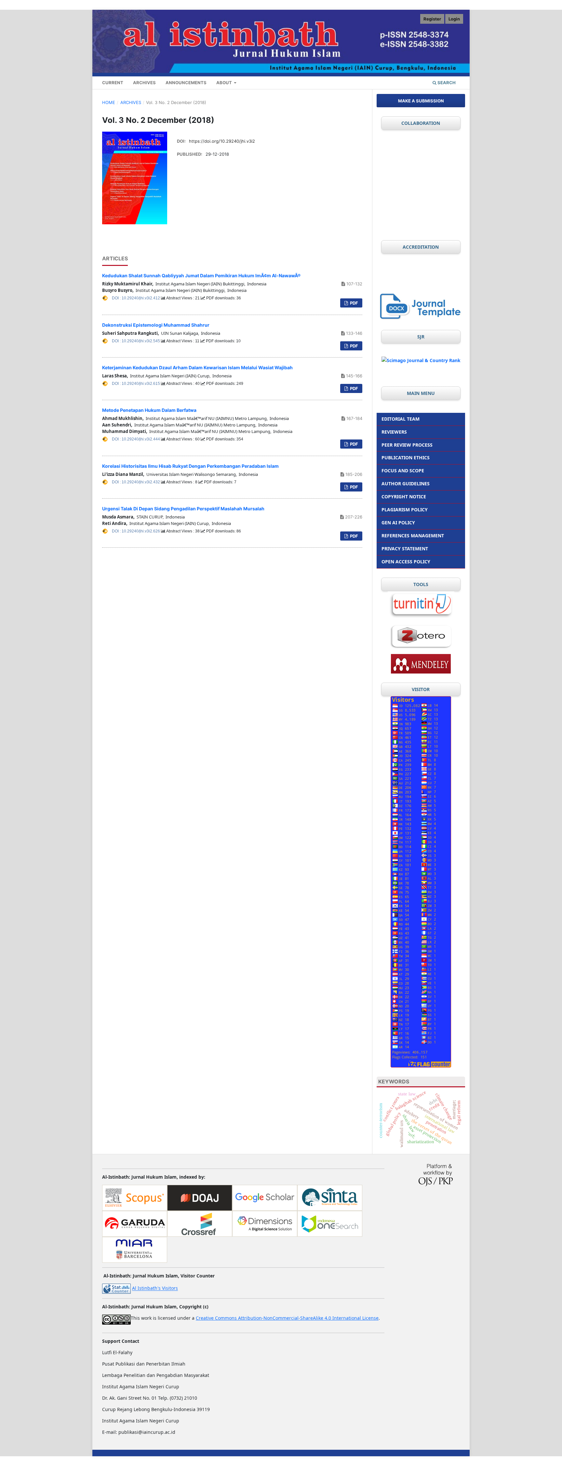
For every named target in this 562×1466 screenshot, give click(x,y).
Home (108, 102)
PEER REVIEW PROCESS (407, 445)
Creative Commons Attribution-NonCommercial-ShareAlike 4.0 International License (287, 1318)
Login (454, 18)
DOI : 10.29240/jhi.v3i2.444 (136, 439)
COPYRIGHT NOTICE (403, 496)
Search (446, 82)
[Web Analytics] (116, 1288)
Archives (144, 82)
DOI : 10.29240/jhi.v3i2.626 (136, 531)
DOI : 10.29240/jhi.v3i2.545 (136, 341)
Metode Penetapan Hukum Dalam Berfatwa (149, 410)
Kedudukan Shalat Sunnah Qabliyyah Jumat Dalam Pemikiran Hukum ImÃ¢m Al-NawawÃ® (201, 275)
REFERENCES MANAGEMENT (412, 535)
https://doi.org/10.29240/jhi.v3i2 (222, 141)
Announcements (186, 82)
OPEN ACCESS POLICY (405, 561)
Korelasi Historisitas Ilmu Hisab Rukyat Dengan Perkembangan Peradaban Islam (190, 466)
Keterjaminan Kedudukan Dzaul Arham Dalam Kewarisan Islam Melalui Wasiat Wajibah (197, 367)
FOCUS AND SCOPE (402, 470)
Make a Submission (421, 100)
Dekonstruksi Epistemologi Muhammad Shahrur (155, 325)
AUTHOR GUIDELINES (405, 483)
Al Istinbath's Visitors (155, 1288)
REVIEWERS (394, 432)
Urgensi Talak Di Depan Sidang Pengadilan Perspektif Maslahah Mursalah (183, 508)
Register (432, 18)
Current (112, 82)
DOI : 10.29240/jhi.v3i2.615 (136, 383)
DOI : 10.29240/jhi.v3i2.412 (136, 298)
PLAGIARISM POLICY (404, 509)
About (224, 82)
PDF (353, 303)
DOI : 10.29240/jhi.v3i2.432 (136, 482)
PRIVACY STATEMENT (404, 548)
